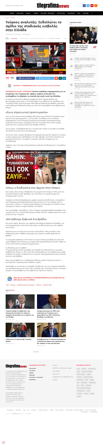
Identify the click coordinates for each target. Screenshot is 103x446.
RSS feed (55, 379)
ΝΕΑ (78, 385)
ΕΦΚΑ (86, 379)
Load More (36, 351)
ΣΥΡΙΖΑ (88, 390)
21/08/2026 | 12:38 (10, 319)
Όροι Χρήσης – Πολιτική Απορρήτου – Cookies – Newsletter (81, 410)
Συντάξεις (79, 393)
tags (24, 410)
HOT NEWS (12, 17)
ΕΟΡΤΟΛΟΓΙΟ (80, 379)
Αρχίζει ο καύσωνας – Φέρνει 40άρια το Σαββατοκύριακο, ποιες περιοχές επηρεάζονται (84, 67)
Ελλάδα (92, 379)
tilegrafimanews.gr (16, 413)
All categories (10, 410)
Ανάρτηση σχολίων (43, 410)
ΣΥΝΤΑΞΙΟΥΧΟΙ (80, 390)
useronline (33, 410)
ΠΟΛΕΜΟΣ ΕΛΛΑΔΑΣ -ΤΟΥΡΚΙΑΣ (18, 91)
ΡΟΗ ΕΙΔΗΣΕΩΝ (93, 411)
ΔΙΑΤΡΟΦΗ (86, 13)
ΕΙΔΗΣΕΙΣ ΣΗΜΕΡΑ (88, 377)
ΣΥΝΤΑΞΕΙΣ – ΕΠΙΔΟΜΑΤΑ (47, 13)
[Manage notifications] (3, 442)
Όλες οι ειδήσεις (59, 410)
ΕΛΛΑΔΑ (28, 13)
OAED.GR (84, 368)
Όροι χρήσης (56, 371)
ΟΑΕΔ (82, 385)
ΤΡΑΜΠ (92, 393)
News (78, 368)
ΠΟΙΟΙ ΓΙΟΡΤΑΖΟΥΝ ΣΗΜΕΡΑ (84, 388)
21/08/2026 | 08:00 (42, 319)
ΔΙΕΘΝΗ (36, 13)
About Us (55, 365)
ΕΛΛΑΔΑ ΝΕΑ (20, 13)
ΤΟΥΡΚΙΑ (86, 393)
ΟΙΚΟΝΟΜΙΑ (32, 379)
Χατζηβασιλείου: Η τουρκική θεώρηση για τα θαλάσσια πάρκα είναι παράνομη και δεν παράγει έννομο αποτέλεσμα (51, 341)
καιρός (78, 396)
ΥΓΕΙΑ (78, 13)
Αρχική (7, 17)
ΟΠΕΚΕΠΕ (88, 385)
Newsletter (18, 410)
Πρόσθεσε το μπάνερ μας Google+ (62, 368)
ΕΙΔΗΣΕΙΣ (79, 377)
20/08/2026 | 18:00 (10, 343)
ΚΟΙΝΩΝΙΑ (32, 375)
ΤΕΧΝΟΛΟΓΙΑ (71, 13)
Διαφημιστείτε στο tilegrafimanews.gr (63, 376)
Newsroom (14, 38)
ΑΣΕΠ (78, 371)
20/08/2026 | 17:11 (42, 345)
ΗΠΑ (78, 382)
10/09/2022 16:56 (24, 38)
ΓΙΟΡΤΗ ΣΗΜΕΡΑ (81, 374)
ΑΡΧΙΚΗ (12, 13)
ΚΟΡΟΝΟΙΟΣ (84, 382)
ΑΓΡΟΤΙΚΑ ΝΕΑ (61, 13)
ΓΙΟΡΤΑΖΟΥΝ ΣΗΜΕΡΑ (87, 371)
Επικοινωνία (56, 374)
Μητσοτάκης (92, 382)
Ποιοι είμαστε (84, 411)
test (28, 410)
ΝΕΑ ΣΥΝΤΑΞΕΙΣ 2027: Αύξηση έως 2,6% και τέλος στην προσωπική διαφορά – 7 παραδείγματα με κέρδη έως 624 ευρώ (85, 85)
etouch (29, 413)
